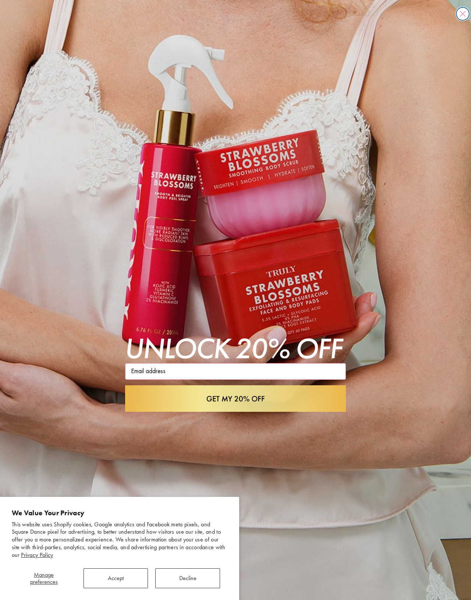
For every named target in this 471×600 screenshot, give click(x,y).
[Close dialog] (462, 13)
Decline (187, 578)
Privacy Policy (37, 554)
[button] (235, 398)
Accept (116, 578)
